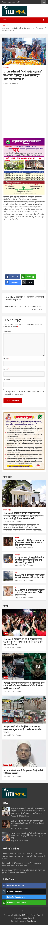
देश (15, 587)
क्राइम (6, 605)
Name (6, 359)
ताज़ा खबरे (7, 476)
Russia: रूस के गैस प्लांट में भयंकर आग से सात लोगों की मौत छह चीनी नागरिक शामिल (29, 576)
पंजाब (11, 721)
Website (6, 380)
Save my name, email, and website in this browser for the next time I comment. (23, 392)
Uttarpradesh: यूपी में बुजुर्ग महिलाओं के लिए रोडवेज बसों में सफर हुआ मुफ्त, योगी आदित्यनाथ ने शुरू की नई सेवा (29, 560)
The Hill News (23, 915)
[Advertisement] (24, 110)
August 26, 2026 (9, 521)
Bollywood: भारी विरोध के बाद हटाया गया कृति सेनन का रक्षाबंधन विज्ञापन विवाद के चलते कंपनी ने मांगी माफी (30, 542)
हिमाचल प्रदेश (7, 510)
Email (6, 369)
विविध (5, 803)
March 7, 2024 (8, 83)
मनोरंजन (17, 537)
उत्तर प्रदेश (17, 555)
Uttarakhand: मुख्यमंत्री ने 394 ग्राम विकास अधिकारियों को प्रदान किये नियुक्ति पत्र (25, 298)
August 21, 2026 (9, 735)
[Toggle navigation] (5, 20)
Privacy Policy (36, 915)
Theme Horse (27, 918)
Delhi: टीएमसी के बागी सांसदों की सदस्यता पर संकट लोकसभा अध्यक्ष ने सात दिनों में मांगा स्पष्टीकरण (30, 592)
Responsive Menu (43, 2)
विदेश (16, 572)
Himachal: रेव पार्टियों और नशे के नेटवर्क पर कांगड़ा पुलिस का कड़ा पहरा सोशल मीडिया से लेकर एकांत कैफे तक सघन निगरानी (23, 642)
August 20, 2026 (9, 776)
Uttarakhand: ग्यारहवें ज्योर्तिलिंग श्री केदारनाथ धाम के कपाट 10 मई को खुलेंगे (23, 308)
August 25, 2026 (9, 648)
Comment (7, 331)
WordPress (31, 921)
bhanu (17, 83)
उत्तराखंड (6, 67)
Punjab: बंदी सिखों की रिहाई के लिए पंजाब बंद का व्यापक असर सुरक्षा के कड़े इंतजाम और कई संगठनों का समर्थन (22, 729)
